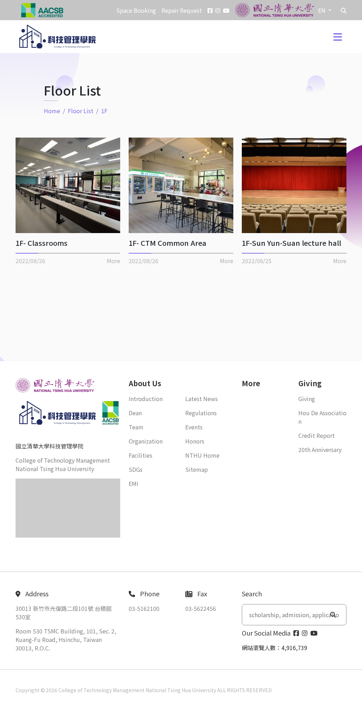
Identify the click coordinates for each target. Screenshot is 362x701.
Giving (306, 398)
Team (136, 427)
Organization (146, 441)
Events (194, 427)
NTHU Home (202, 455)
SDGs (135, 469)
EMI (133, 483)
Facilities (140, 455)
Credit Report (316, 435)
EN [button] (322, 10)
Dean (135, 413)
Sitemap (196, 469)
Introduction (146, 398)
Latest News (201, 398)
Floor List (80, 110)
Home (52, 110)
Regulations (201, 413)
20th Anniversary (319, 449)
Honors (194, 441)
